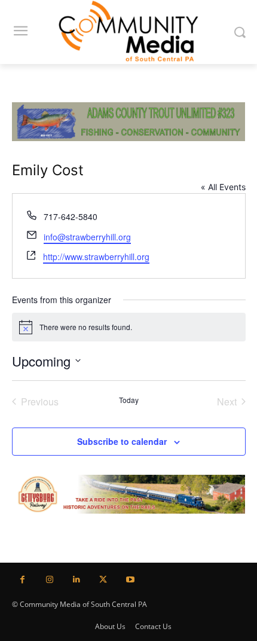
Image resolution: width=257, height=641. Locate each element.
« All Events (223, 187)
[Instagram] (49, 579)
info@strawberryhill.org (87, 237)
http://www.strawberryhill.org (96, 256)
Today (129, 400)
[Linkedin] (76, 579)
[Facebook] (22, 579)
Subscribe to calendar (122, 441)
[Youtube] (130, 579)
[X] (103, 579)
